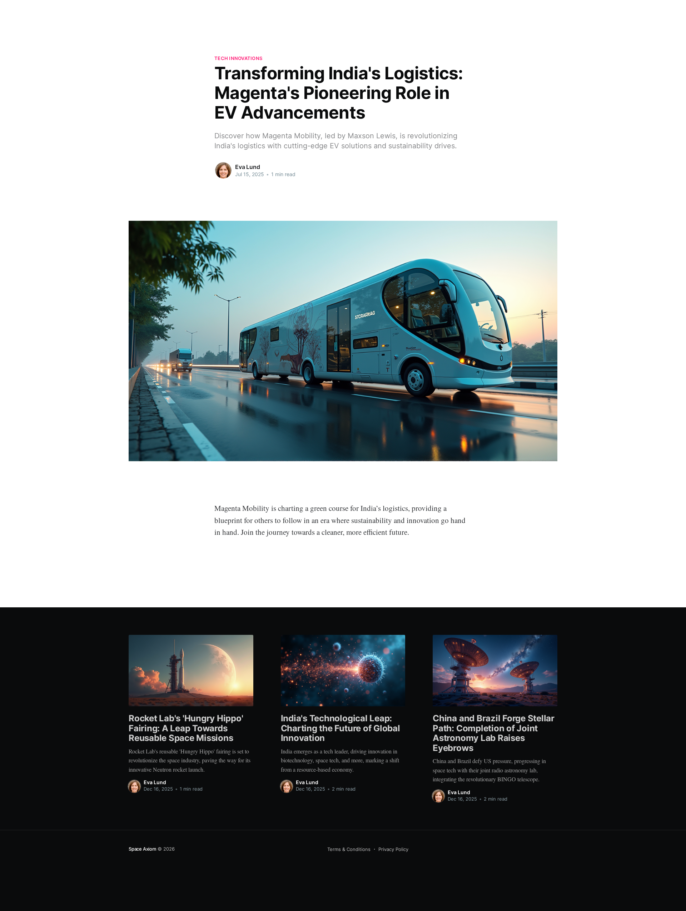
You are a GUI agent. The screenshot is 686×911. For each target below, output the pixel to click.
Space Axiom (142, 849)
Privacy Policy (393, 849)
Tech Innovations (238, 58)
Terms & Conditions (349, 849)
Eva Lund (247, 166)
